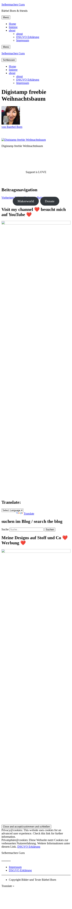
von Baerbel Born (11, 126)
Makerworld (26, 201)
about (12, 30)
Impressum (22, 40)
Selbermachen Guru (13, 4)
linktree (13, 27)
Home (12, 23)
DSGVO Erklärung (27, 37)
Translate (29, 513)
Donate (49, 201)
